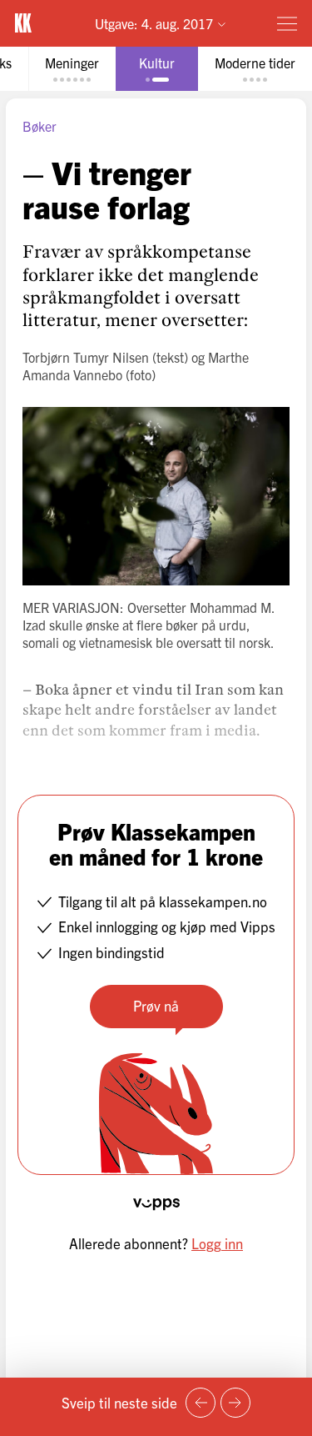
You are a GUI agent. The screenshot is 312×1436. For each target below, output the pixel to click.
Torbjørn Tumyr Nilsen (85, 357)
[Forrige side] (200, 1403)
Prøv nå (156, 1005)
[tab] (72, 69)
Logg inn (217, 1243)
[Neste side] (235, 1403)
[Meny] (287, 23)
